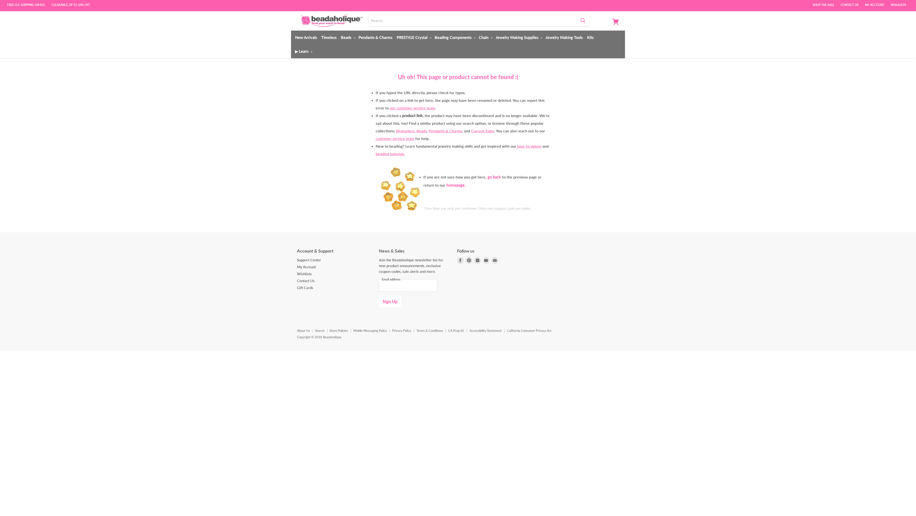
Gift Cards (305, 287)
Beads (346, 37)
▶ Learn (302, 51)
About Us (303, 331)
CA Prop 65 (456, 331)
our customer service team (412, 108)
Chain (484, 37)
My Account (874, 4)
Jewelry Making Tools (564, 37)
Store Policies (339, 331)
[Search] (583, 20)
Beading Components (454, 37)
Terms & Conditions (429, 331)
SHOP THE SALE (823, 4)
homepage (456, 185)
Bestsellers (405, 131)
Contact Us (850, 4)
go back (494, 177)
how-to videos (529, 146)
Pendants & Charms (375, 37)
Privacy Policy (401, 331)
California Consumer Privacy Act (529, 331)
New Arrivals (306, 37)
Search (319, 331)
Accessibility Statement (485, 331)
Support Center (309, 260)
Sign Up (390, 301)
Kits (590, 37)
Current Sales (482, 131)
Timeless (329, 37)
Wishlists (898, 4)
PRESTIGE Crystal (412, 37)
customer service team (395, 138)
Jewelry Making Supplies (517, 37)
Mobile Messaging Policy (370, 331)
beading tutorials (390, 153)
